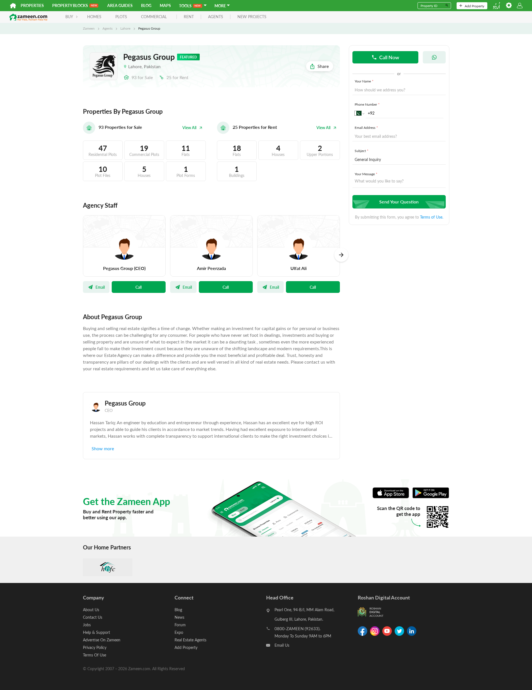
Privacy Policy (94, 647)
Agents (107, 28)
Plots (121, 16)
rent (189, 17)
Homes (94, 16)
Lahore (125, 28)
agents (215, 17)
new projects (251, 17)
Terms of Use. (431, 217)
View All (189, 127)
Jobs (87, 624)
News (179, 617)
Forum (180, 624)
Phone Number (367, 104)
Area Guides (120, 5)
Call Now (389, 57)
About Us (91, 609)
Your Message (366, 174)
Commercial (154, 16)
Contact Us (92, 617)
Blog (146, 5)
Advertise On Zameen (101, 639)
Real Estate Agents (190, 639)
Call (138, 287)
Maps (165, 5)
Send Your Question (399, 202)
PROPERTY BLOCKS (70, 5)
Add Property (474, 6)
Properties (32, 5)
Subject (361, 150)
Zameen (89, 28)
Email (100, 287)
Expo (179, 632)
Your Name (364, 81)
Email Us (282, 645)
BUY (69, 16)
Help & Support (96, 632)
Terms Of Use (94, 655)
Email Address (366, 127)
